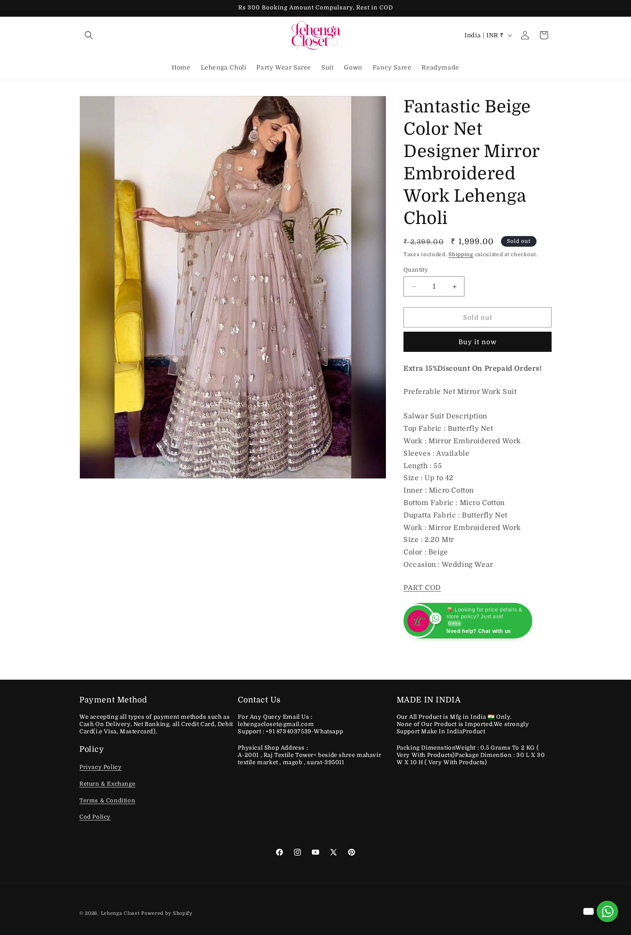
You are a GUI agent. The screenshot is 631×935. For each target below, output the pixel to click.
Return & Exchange (107, 784)
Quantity (415, 269)
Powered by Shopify (166, 913)
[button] (88, 35)
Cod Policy (95, 817)
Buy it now (477, 342)
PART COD (422, 588)
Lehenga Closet (120, 913)
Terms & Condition (107, 800)
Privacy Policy (100, 767)
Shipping (461, 254)
